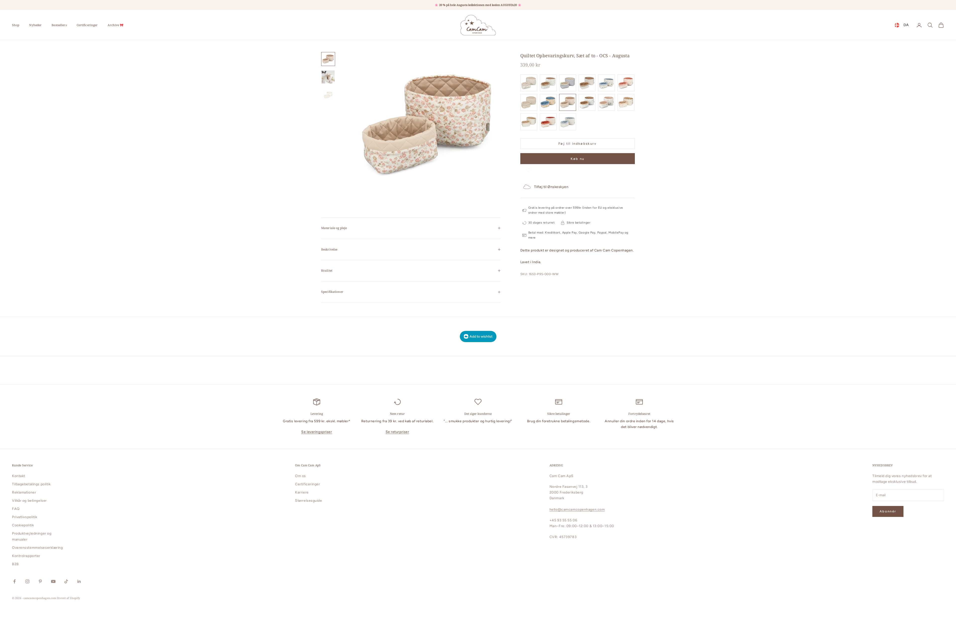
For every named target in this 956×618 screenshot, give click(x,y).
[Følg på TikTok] (66, 581)
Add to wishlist (481, 336)
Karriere (301, 492)
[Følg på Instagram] (27, 581)
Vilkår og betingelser (29, 500)
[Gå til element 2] (328, 77)
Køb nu (577, 159)
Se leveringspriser (316, 432)
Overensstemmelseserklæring (37, 548)
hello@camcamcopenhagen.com (577, 509)
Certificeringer (87, 25)
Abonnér (888, 511)
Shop (15, 25)
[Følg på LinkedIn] (79, 581)
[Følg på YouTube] (53, 581)
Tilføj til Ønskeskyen (551, 187)
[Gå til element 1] (328, 59)
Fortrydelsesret (639, 414)
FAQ (16, 509)
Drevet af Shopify (68, 598)
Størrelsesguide (308, 500)
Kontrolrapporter (26, 556)
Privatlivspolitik (24, 517)
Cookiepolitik (23, 525)
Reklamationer (24, 492)
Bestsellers (59, 25)
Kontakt (18, 476)
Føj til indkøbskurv (577, 143)
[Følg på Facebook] (14, 581)
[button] (528, 169)
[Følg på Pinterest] (40, 581)
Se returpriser (397, 432)
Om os (300, 476)
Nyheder (35, 25)
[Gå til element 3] (328, 95)
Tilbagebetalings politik (31, 484)
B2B (15, 564)
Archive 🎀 (115, 25)
